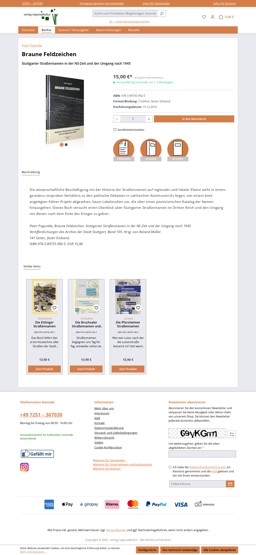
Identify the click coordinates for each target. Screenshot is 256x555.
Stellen (98, 442)
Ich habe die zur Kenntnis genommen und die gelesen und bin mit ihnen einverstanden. (203, 471)
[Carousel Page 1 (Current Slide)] (61, 144)
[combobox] (125, 13)
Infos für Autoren (224, 3)
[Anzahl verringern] (117, 118)
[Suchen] (162, 13)
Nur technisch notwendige (179, 550)
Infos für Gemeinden (156, 3)
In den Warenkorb (194, 119)
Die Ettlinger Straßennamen (44, 324)
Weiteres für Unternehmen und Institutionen (122, 464)
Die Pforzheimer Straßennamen (128, 324)
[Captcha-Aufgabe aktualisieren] (232, 434)
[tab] (31, 172)
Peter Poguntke (32, 45)
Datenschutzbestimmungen (207, 467)
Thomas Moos (86, 318)
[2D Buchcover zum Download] (177, 150)
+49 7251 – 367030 (41, 414)
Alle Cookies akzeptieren (219, 550)
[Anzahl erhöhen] (149, 118)
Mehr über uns (104, 408)
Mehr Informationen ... (33, 551)
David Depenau (45, 318)
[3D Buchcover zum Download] (151, 150)
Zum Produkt (44, 369)
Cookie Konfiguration (108, 447)
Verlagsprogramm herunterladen (101, 3)
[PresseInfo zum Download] (124, 150)
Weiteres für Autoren (107, 469)
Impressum (101, 413)
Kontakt (99, 423)
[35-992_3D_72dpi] (64, 110)
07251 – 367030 (31, 3)
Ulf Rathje (128, 318)
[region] (64, 110)
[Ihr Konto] (212, 16)
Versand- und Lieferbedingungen (116, 433)
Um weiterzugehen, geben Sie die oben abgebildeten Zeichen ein (194, 446)
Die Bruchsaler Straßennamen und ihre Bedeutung (86, 324)
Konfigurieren (147, 550)
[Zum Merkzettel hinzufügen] (54, 307)
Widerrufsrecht (104, 438)
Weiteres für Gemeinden (109, 460)
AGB (97, 418)
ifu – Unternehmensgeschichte (129, 22)
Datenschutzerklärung (109, 428)
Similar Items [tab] (32, 266)
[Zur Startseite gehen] (39, 17)
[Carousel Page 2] (66, 144)
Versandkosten (116, 530)
